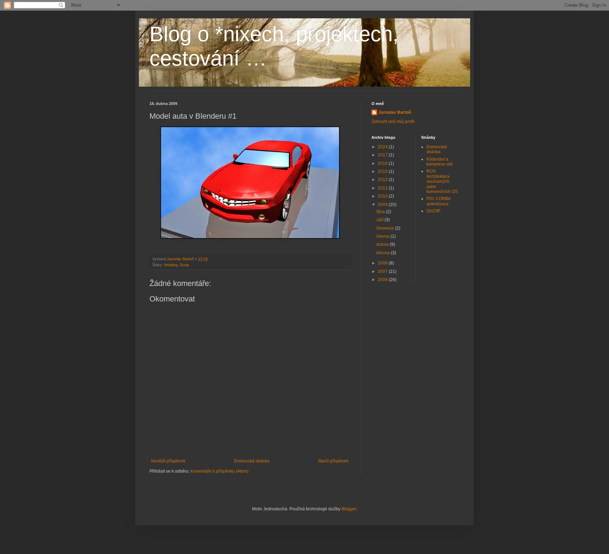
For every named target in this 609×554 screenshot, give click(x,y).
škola (184, 265)
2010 (383, 196)
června (383, 236)
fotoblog (171, 265)
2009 (383, 204)
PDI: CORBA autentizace (438, 201)
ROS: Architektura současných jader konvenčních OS (442, 181)
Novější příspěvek (168, 461)
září (380, 219)
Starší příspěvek (333, 461)
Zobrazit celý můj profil (392, 121)
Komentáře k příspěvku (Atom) (219, 471)
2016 (383, 163)
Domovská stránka (252, 461)
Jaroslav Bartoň (395, 112)
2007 (383, 271)
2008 (383, 263)
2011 (383, 188)
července (385, 228)
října (381, 211)
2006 (383, 279)
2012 (383, 179)
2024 (383, 146)
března (383, 252)
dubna (383, 244)
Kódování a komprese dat (439, 162)
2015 (383, 171)
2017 (383, 154)
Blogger (349, 508)
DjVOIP (433, 210)
